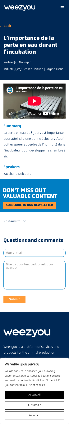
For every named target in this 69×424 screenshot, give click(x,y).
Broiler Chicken (33, 69)
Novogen (25, 62)
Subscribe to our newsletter (29, 205)
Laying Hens (54, 69)
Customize (34, 405)
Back (7, 26)
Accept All (34, 394)
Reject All (34, 415)
